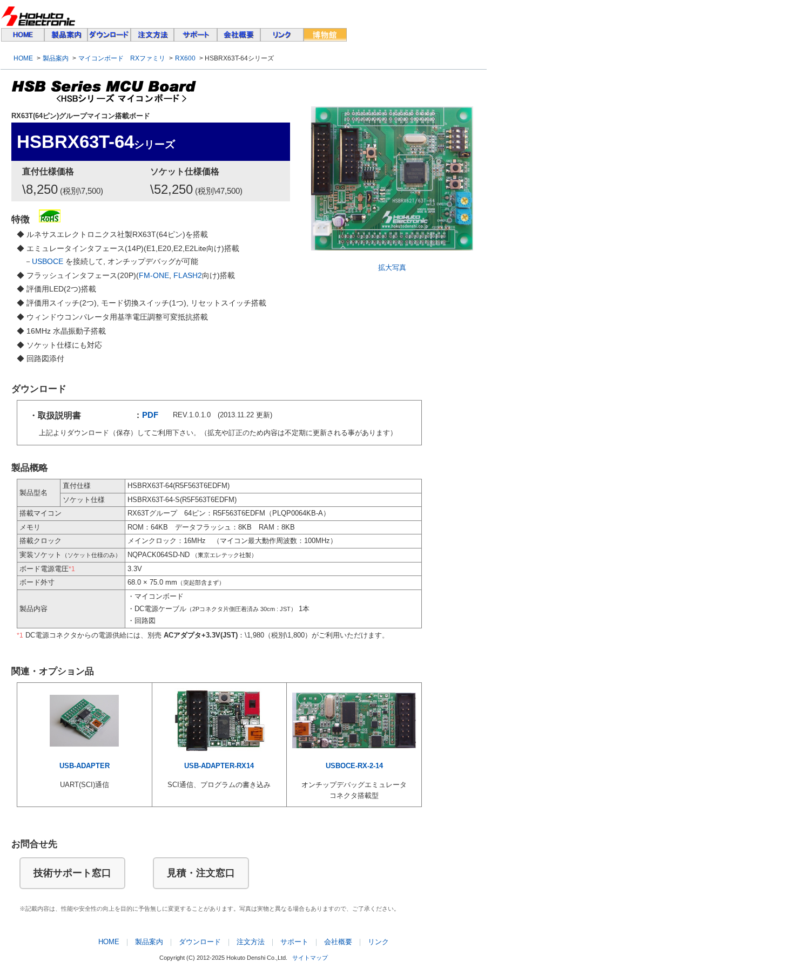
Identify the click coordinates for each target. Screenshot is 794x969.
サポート (294, 942)
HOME (23, 58)
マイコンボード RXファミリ (121, 58)
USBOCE (47, 261)
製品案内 (56, 58)
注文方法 (251, 942)
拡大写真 (392, 267)
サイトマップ (310, 957)
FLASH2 (187, 275)
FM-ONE (154, 275)
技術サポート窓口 (72, 873)
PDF (150, 415)
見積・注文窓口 (201, 873)
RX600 (185, 58)
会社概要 (338, 942)
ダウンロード (200, 942)
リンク (378, 942)
